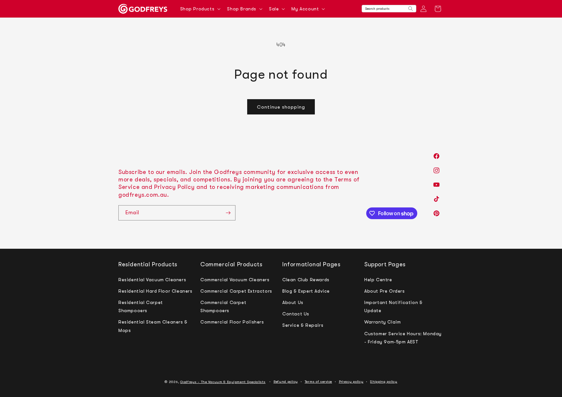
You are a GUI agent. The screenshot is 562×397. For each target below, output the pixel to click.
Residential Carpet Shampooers (140, 306)
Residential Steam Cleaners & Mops (153, 326)
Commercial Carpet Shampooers (223, 306)
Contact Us (295, 313)
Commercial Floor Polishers (232, 321)
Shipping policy (383, 381)
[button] (199, 9)
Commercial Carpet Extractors (236, 290)
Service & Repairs (302, 325)
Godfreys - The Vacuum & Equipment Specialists (223, 382)
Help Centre (378, 279)
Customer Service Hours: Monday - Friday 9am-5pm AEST (403, 337)
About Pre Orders (384, 290)
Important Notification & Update (393, 306)
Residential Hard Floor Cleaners (155, 290)
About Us (292, 302)
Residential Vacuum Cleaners (152, 279)
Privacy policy (351, 381)
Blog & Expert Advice (306, 290)
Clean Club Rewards (305, 279)
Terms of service (318, 381)
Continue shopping (281, 107)
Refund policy (286, 381)
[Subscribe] (228, 212)
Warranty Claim (382, 321)
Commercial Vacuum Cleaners (235, 279)
